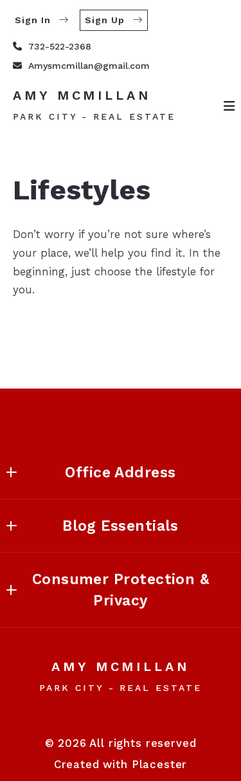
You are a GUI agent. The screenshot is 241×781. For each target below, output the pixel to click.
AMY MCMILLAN (82, 95)
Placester (160, 764)
